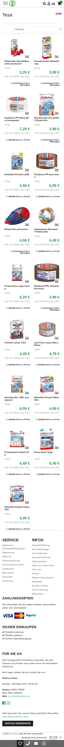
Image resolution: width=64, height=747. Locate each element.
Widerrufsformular (11, 560)
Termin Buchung (40, 589)
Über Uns (36, 569)
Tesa (7, 68)
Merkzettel (7, 577)
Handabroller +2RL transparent (17, 398)
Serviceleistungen (40, 549)
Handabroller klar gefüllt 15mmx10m (46, 119)
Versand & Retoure (41, 557)
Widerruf (6, 556)
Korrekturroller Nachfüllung (46, 62)
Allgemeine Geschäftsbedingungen (13, 547)
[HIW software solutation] (53, 737)
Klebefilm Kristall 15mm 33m (17, 508)
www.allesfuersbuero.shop (15, 716)
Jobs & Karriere (39, 553)
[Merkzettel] (20, 743)
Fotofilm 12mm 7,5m (15, 343)
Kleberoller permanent (16, 229)
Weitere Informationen (43, 577)
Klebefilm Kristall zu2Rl (17, 174)
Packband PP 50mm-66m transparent (17, 119)
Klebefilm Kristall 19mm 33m (46, 398)
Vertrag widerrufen (18, 723)
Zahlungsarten (39, 561)
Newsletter (37, 581)
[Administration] (60, 737)
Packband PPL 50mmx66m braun (46, 287)
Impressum (7, 581)
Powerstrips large (43, 452)
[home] (12, 3)
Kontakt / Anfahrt (40, 585)
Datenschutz (8, 552)
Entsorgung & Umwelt (13, 564)
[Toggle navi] (5, 3)
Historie (35, 573)
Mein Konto (8, 572)
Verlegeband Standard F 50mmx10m (46, 230)
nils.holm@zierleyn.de (19, 696)
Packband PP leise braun (46, 175)
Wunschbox (37, 593)
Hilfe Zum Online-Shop (43, 565)
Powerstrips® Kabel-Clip (17, 453)
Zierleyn (14, 733)
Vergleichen (8, 568)
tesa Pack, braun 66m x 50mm (46, 344)
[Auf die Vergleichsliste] (27, 56)
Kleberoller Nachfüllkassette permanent (17, 62)
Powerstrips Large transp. (17, 287)
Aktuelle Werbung (40, 545)
